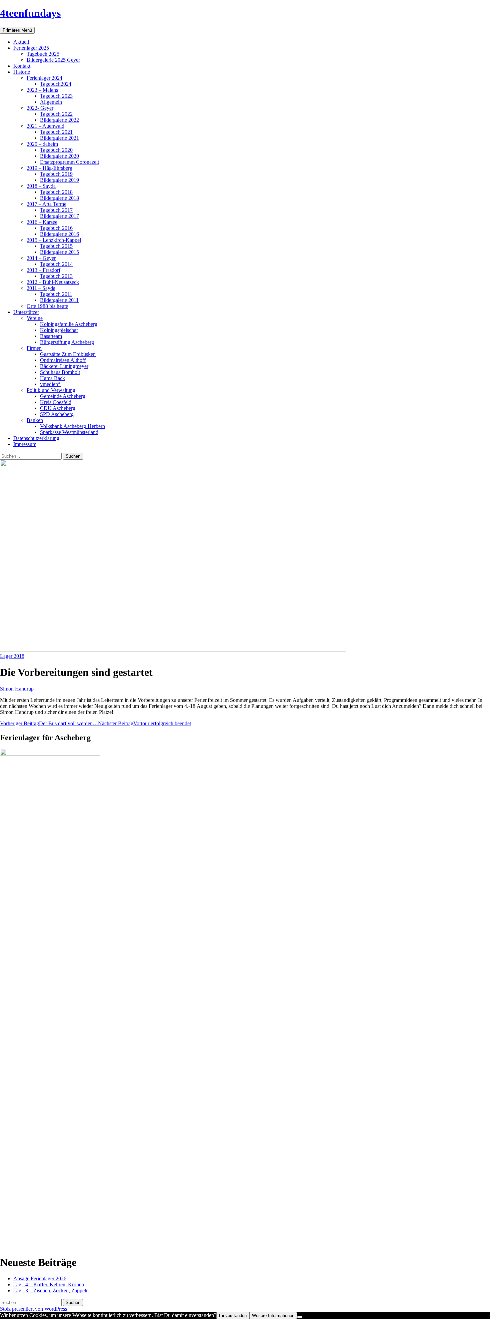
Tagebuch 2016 (56, 228)
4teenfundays (30, 13)
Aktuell (21, 42)
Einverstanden (233, 1315)
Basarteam (51, 336)
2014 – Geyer (41, 258)
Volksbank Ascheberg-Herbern (72, 426)
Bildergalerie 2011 (59, 300)
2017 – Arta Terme (46, 204)
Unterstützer (26, 312)
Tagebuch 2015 (56, 246)
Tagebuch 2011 (56, 294)
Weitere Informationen (273, 1315)
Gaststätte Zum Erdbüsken (68, 354)
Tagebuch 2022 (56, 114)
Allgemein (51, 102)
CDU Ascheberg (57, 408)
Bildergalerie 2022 (59, 120)
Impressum (24, 444)
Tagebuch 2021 (56, 132)
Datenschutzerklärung (36, 438)
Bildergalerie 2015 (59, 252)
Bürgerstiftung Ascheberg (67, 342)
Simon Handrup (17, 689)
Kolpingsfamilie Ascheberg (68, 324)
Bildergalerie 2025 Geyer (53, 60)
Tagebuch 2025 (43, 54)
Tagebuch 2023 (56, 96)
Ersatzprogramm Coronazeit (69, 162)
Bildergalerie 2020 (59, 156)
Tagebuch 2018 (56, 192)
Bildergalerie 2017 (59, 216)
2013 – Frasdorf (43, 270)
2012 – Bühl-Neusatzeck (53, 282)
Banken (35, 420)
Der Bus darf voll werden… (49, 723)
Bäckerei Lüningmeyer (64, 366)
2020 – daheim (42, 144)
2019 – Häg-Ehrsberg (49, 168)
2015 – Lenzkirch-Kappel (54, 240)
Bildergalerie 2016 (59, 234)
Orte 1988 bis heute (47, 306)
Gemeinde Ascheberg (62, 396)
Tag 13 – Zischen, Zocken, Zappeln (51, 1290)
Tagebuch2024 (55, 84)
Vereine (35, 318)
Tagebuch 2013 (56, 276)
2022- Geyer (40, 108)
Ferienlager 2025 (31, 48)
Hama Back (52, 378)
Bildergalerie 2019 (59, 180)
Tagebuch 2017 (56, 210)
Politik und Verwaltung (51, 390)
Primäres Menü (17, 30)
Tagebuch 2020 (56, 150)
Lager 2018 (12, 656)
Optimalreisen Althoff (63, 360)
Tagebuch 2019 (56, 174)
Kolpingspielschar (59, 330)
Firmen (34, 348)
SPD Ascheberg (57, 414)
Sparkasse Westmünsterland (69, 432)
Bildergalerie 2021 (59, 138)
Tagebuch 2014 (56, 264)
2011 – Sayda (41, 288)
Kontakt (21, 66)
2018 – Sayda (41, 186)
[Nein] (299, 1317)
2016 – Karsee (42, 222)
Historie (21, 72)
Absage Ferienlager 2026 (39, 1278)
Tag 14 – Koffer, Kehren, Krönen (48, 1284)
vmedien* (50, 384)
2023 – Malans (42, 90)
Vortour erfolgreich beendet (144, 723)
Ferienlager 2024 (44, 78)
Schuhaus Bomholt (60, 372)
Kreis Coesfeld (55, 402)
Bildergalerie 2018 (59, 198)
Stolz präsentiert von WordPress (33, 1309)
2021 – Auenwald (45, 126)
